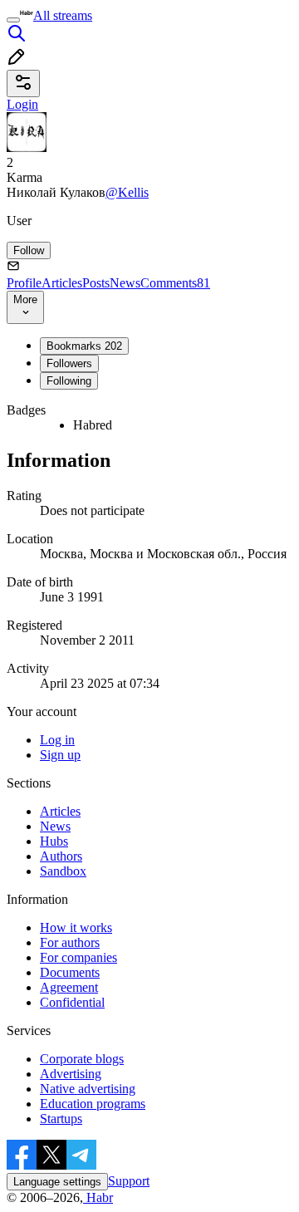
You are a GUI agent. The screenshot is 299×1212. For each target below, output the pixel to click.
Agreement (69, 987)
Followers (69, 363)
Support (129, 1181)
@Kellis (127, 192)
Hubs (54, 841)
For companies (78, 957)
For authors (70, 942)
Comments (175, 283)
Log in (57, 740)
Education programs (92, 1104)
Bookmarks (84, 346)
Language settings (57, 1181)
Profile (24, 283)
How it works (76, 927)
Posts (96, 283)
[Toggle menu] (13, 19)
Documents (70, 972)
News (125, 283)
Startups (61, 1118)
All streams (62, 15)
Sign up (60, 755)
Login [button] (22, 104)
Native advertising (87, 1089)
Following (69, 381)
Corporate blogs (82, 1059)
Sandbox (63, 871)
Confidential (72, 1002)
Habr (98, 1197)
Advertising (70, 1074)
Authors (61, 856)
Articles (62, 283)
